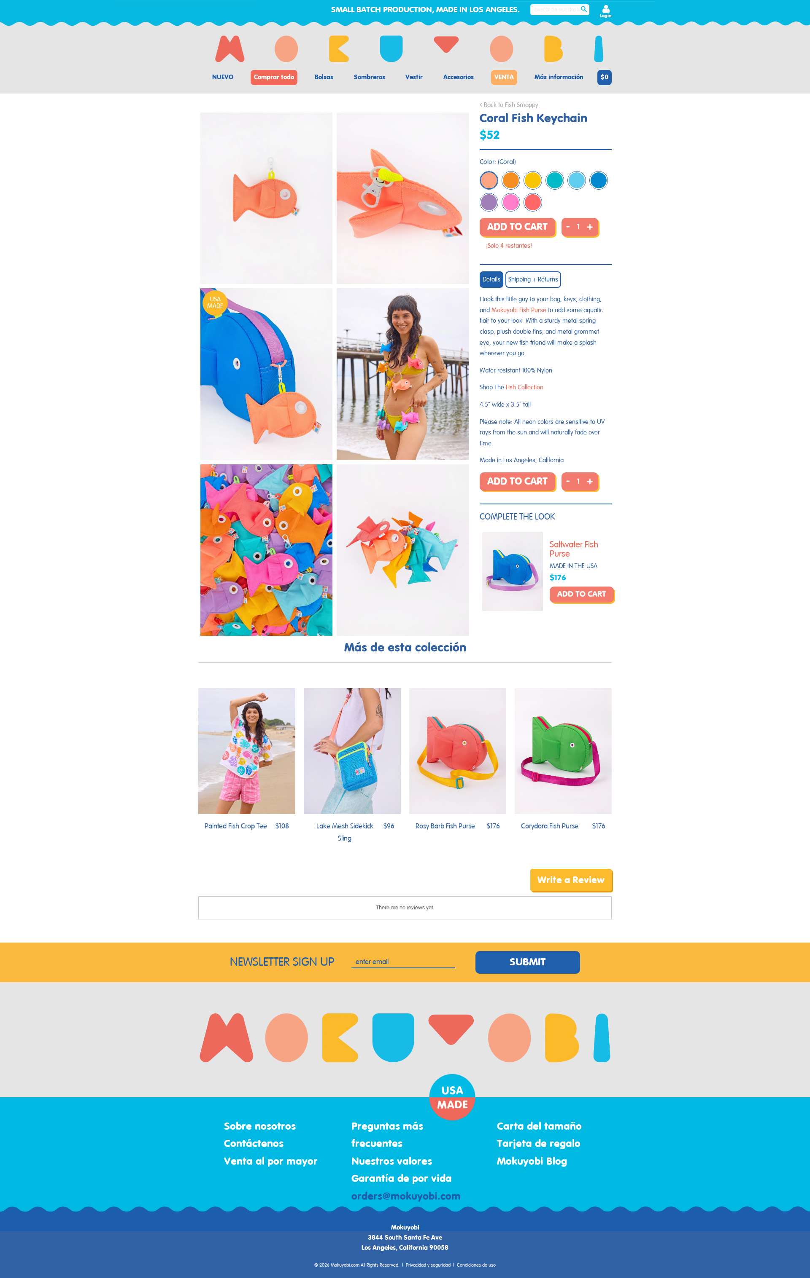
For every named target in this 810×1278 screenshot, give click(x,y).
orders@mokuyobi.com (406, 1196)
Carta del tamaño (539, 1126)
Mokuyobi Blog (532, 1161)
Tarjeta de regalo (538, 1144)
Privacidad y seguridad (428, 1265)
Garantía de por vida (401, 1179)
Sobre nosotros (260, 1126)
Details (491, 279)
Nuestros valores (391, 1161)
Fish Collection (524, 387)
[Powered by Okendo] (236, 886)
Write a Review (571, 880)
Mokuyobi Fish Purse (518, 310)
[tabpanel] (266, 198)
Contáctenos (254, 1144)
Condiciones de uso (476, 1265)
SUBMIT (528, 962)
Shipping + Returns (533, 279)
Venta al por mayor (271, 1161)
